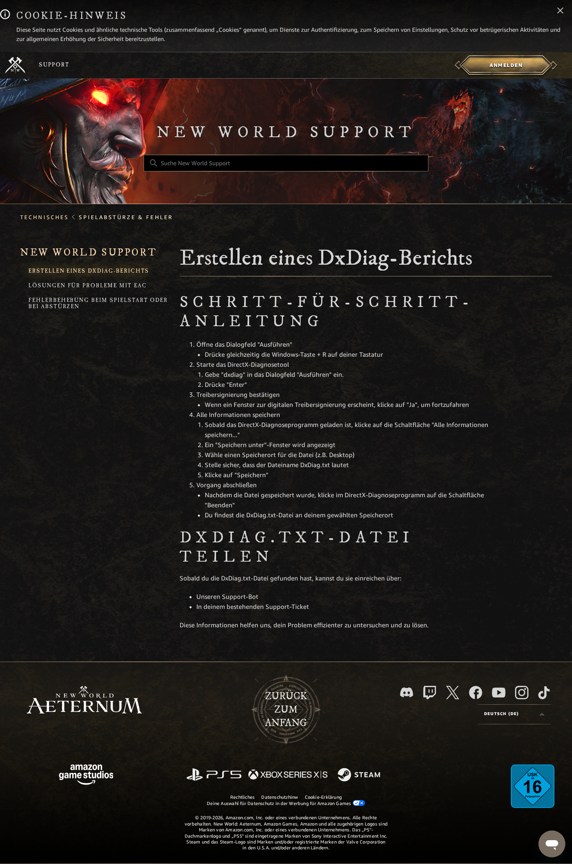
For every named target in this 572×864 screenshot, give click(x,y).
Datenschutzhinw (279, 797)
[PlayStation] (214, 775)
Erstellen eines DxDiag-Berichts (88, 271)
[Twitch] (429, 692)
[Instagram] (521, 692)
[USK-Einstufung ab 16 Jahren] (532, 786)
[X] (452, 692)
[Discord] (406, 692)
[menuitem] (506, 65)
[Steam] (360, 775)
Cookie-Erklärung (323, 797)
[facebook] (475, 692)
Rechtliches (242, 797)
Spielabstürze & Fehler (126, 217)
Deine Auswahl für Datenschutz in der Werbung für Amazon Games (280, 803)
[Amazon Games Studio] (86, 775)
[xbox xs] (288, 775)
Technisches (44, 217)
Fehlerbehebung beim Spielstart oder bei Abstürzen (98, 304)
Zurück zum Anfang (286, 709)
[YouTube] (498, 692)
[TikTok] (544, 692)
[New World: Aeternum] (15, 65)
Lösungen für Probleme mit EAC (87, 286)
